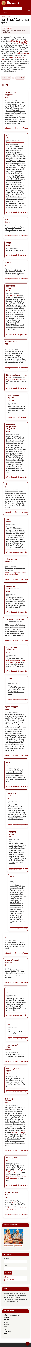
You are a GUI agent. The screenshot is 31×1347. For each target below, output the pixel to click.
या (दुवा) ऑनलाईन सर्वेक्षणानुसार (15, 143)
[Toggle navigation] (29, 10)
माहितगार (9, 28)
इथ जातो (13, 1202)
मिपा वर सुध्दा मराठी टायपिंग (11, 1046)
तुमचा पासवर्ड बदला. (9, 1279)
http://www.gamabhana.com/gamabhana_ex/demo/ (15, 661)
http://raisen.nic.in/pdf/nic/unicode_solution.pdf (16, 1178)
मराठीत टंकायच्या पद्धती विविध (10, 93)
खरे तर (7, 484)
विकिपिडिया (8, 262)
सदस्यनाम (6, 1259)
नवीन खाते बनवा (8, 1277)
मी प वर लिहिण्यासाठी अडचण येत (12, 961)
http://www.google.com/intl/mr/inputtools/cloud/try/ (15, 574)
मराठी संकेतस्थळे (14, 295)
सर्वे (7, 135)
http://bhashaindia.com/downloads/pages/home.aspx (15, 1172)
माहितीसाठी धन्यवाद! (12, 833)
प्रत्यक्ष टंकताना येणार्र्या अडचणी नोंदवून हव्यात (11, 426)
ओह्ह (6, 219)
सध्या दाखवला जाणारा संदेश (18, 57)
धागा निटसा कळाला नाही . (11, 343)
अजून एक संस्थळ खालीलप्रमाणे (11, 648)
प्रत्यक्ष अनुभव (10, 519)
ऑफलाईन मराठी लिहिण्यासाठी (10, 1099)
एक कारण (9, 762)
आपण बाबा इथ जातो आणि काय (11, 1193)
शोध (5, 12)
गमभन (10, 678)
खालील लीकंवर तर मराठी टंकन (11, 560)
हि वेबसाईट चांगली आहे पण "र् (13, 396)
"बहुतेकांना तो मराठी (12, 794)
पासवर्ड (6, 1266)
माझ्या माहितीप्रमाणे (12, 1157)
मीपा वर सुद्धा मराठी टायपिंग (12, 1069)
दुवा (3, 59)
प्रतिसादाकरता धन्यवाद (10, 287)
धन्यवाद (8, 243)
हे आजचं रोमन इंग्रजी (11, 707)
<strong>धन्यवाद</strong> (14, 619)
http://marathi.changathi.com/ (17, 375)
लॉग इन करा (19, 128)
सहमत (12, 876)
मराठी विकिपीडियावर (23, 43)
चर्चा (9, 16)
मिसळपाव (13, 3)
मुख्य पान (3, 16)
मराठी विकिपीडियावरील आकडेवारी (18, 41)
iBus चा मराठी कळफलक (18, 1132)
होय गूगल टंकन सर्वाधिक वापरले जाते (12, 587)
